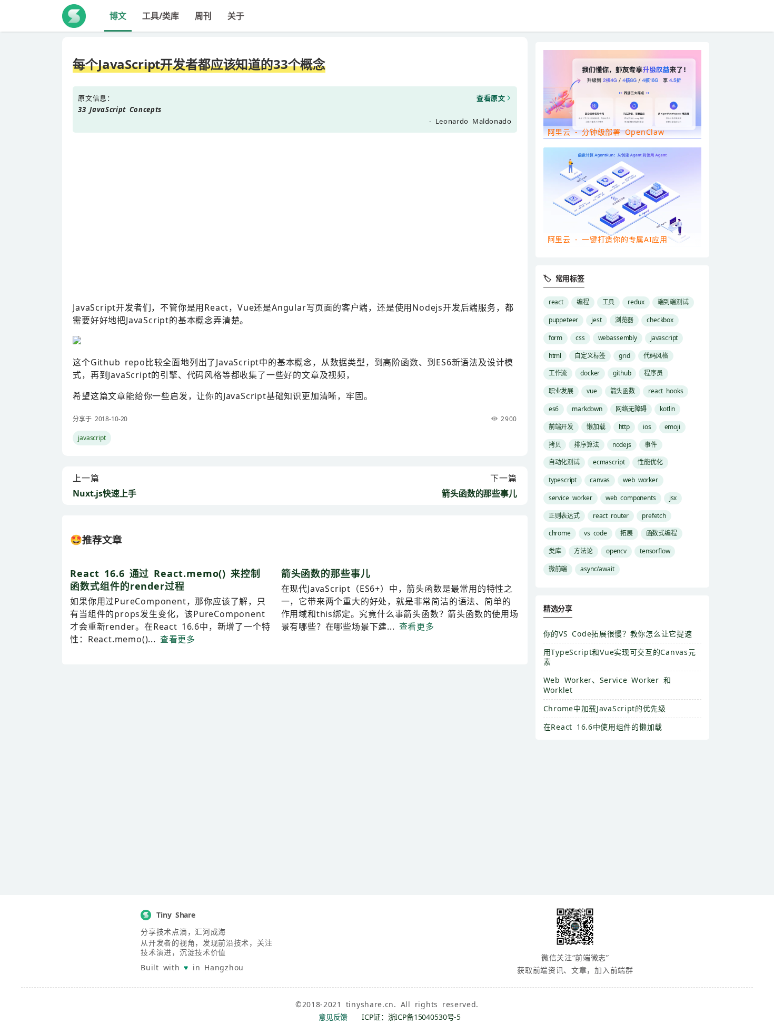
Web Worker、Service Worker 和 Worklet (607, 684)
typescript (563, 479)
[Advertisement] (295, 217)
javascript (91, 437)
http (624, 426)
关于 (235, 16)
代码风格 (655, 355)
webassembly (617, 337)
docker (590, 373)
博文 (118, 16)
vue (592, 390)
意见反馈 (333, 1017)
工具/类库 (160, 16)
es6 (554, 408)
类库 (555, 550)
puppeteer (564, 319)
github (622, 373)
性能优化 (650, 462)
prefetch (654, 515)
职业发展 (561, 390)
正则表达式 (564, 515)
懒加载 (596, 426)
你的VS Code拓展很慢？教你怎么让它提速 (617, 634)
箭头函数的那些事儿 (479, 493)
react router (611, 515)
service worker (570, 497)
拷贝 (555, 444)
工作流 (558, 373)
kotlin (667, 408)
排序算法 (586, 444)
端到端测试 (673, 301)
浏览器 (624, 319)
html (555, 355)
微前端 (558, 568)
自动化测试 (564, 462)
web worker (640, 479)
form (555, 337)
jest (596, 319)
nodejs (621, 444)
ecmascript (608, 462)
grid (624, 355)
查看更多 (177, 639)
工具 (608, 301)
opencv (616, 550)
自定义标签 (590, 355)
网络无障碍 (631, 408)
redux (636, 301)
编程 (583, 301)
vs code (595, 533)
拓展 (626, 533)
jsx (673, 497)
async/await (597, 568)
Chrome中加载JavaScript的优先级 (604, 708)
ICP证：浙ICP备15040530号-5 (411, 1017)
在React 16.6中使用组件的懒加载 (602, 727)
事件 (650, 444)
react (556, 301)
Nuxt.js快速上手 (104, 493)
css (580, 337)
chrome (560, 533)
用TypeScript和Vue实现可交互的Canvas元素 (619, 657)
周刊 (203, 16)
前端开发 (561, 426)
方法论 (583, 550)
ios (647, 426)
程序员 (653, 373)
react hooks (665, 390)
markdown (587, 408)
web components (631, 497)
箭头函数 (622, 390)
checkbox (660, 319)
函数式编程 (661, 533)
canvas (600, 479)
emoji (672, 426)
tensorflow (655, 550)
